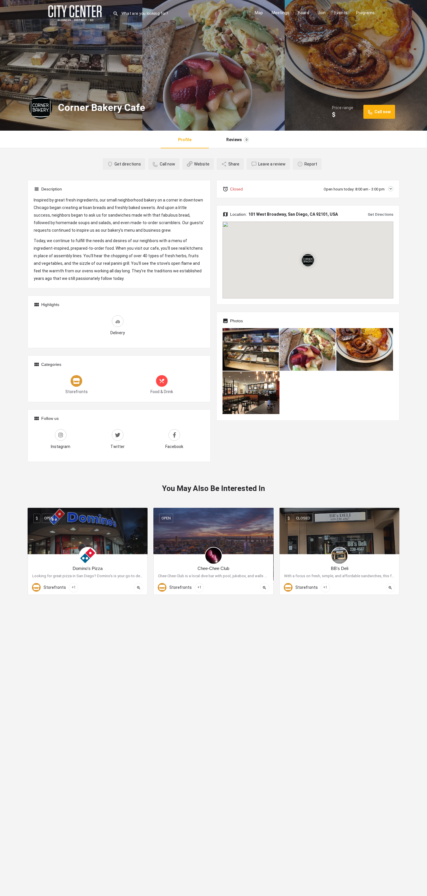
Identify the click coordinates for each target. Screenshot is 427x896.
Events (340, 12)
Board (303, 12)
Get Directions (380, 214)
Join (322, 12)
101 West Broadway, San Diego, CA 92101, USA (293, 214)
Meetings (280, 12)
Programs (365, 12)
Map (259, 12)
